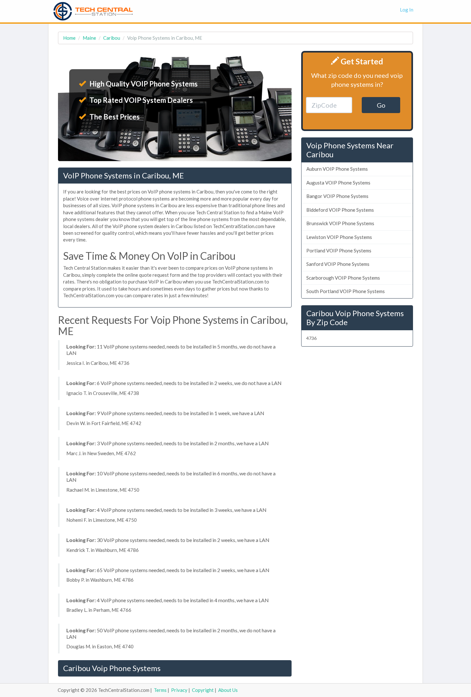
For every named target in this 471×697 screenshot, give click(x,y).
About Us (228, 690)
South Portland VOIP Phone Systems (345, 291)
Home (69, 38)
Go (381, 105)
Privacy (179, 690)
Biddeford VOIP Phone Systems (340, 210)
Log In (406, 9)
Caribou (111, 38)
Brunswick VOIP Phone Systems (340, 223)
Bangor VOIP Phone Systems (337, 196)
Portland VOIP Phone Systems (338, 250)
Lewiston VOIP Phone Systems (339, 237)
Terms (160, 690)
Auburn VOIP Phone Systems (337, 169)
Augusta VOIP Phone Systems (338, 182)
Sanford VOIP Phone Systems (337, 264)
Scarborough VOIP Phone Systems (343, 278)
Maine (89, 38)
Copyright (203, 690)
